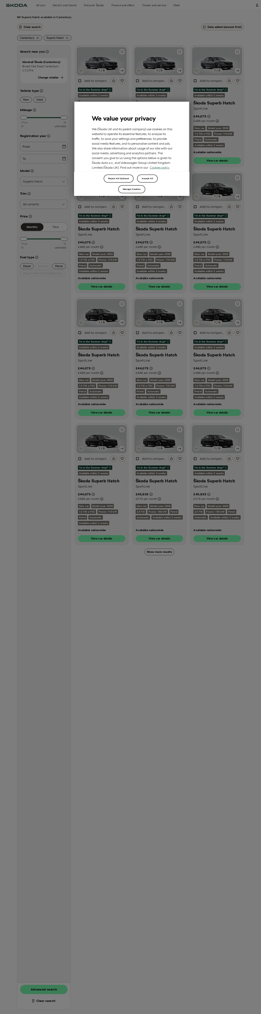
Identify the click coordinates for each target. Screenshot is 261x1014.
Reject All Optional (118, 178)
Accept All (147, 178)
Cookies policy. (160, 168)
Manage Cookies (132, 189)
